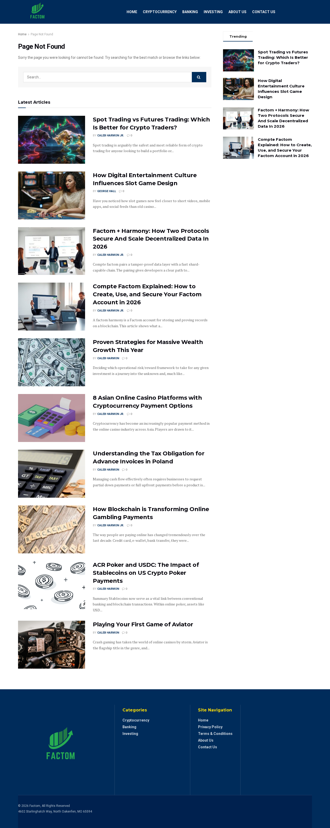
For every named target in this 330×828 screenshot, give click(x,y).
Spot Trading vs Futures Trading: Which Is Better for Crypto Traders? (283, 57)
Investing (213, 12)
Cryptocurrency (160, 12)
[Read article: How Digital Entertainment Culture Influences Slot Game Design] (51, 195)
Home (132, 12)
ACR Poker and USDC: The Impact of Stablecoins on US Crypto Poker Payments (146, 572)
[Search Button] (199, 77)
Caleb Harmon (108, 358)
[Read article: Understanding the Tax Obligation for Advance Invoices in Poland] (51, 474)
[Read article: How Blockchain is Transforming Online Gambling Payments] (51, 529)
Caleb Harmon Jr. (110, 135)
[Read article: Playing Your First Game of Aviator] (51, 645)
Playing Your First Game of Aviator (143, 624)
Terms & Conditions (215, 734)
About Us (237, 12)
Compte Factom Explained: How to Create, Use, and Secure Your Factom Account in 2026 (147, 294)
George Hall (106, 191)
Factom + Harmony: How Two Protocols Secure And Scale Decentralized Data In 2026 (151, 238)
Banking (190, 12)
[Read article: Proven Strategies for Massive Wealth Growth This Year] (51, 362)
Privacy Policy (210, 727)
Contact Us (263, 12)
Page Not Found (42, 34)
